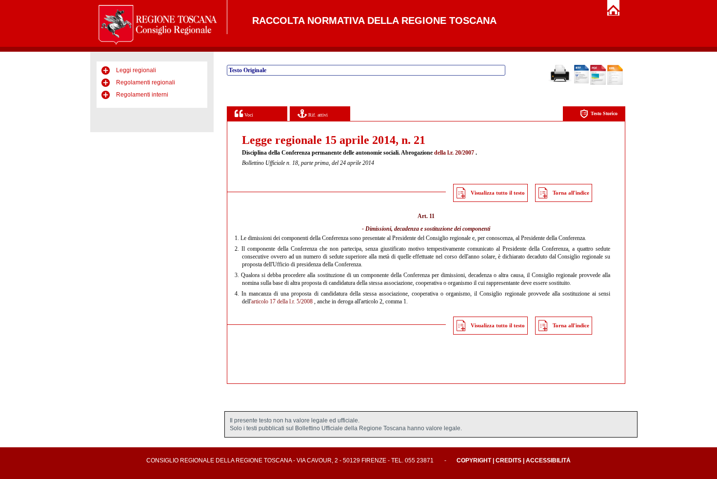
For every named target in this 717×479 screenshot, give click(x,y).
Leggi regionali (136, 70)
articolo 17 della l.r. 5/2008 (282, 301)
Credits (508, 460)
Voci (248, 115)
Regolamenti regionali (145, 82)
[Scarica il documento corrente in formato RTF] (581, 81)
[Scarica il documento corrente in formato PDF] (598, 83)
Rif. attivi (317, 115)
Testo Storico (604, 113)
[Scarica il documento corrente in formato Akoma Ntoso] (615, 83)
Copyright (474, 460)
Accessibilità (548, 460)
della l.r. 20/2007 (454, 152)
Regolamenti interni (142, 94)
